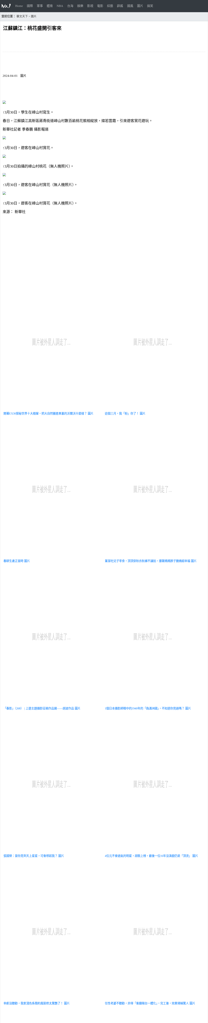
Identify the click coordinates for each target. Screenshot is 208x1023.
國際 (30, 6)
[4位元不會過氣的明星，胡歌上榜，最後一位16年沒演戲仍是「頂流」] (152, 851)
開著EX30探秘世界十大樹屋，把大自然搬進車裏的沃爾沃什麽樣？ (45, 413)
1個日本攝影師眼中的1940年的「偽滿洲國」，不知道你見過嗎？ (144, 708)
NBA (60, 6)
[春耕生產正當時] (51, 556)
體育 (50, 6)
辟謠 (120, 6)
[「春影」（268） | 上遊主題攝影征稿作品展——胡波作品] (51, 703)
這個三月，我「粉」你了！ (122, 413)
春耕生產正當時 (13, 561)
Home (19, 6)
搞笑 (150, 6)
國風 (130, 6)
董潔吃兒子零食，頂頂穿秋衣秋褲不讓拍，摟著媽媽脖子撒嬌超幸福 (147, 561)
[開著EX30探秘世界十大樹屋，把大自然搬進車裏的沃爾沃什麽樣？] (51, 408)
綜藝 (110, 6)
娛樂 (80, 6)
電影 (100, 6)
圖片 (140, 6)
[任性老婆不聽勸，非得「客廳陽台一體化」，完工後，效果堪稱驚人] (152, 998)
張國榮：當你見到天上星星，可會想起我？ (30, 855)
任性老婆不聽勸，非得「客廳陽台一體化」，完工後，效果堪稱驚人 (147, 1003)
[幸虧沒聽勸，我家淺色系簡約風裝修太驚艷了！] (51, 998)
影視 (90, 6)
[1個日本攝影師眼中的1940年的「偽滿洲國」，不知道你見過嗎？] (152, 703)
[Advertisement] (104, 245)
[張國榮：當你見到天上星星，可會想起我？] (51, 851)
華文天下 (22, 16)
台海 (70, 6)
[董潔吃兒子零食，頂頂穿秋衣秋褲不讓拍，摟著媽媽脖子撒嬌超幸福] (152, 556)
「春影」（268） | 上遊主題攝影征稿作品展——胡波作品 (38, 708)
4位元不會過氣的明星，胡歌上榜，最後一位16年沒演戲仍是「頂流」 (148, 855)
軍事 (40, 6)
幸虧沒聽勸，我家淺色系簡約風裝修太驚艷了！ (33, 1003)
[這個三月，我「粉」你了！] (152, 408)
